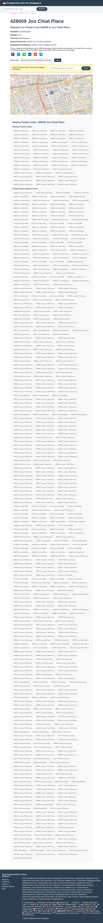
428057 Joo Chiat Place (39, 204)
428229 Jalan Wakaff (36, 850)
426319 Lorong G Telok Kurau (23, 831)
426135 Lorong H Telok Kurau (23, 823)
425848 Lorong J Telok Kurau (45, 827)
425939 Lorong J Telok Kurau (67, 636)
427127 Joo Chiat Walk (20, 296)
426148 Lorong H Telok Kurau (23, 560)
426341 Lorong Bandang (66, 678)
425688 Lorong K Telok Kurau (22, 655)
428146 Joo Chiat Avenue (60, 157)
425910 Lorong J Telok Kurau (45, 418)
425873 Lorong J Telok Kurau (22, 567)
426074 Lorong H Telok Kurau (23, 399)
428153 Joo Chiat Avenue (79, 146)
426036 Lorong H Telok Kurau (42, 537)
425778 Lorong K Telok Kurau (67, 716)
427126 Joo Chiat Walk (38, 242)
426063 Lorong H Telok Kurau (45, 288)
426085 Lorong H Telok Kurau (67, 180)
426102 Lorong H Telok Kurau (45, 453)
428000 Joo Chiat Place (21, 219)
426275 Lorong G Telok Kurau (23, 854)
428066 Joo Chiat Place (39, 521)
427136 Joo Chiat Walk (38, 579)
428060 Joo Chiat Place (21, 208)
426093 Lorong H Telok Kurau (42, 349)
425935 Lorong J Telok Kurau (45, 346)
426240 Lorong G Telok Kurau (45, 475)
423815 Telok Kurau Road (44, 659)
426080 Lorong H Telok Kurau (23, 173)
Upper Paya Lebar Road (31, 897)
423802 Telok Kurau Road (21, 319)
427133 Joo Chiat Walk (56, 223)
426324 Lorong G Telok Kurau (45, 625)
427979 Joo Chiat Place (43, 640)
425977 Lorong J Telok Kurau (22, 713)
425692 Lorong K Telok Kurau (65, 498)
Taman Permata (44, 899)
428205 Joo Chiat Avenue (61, 609)
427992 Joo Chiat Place (57, 216)
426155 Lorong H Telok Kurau (79, 648)
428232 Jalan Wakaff (78, 781)
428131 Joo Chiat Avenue (21, 238)
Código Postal (56, 904)
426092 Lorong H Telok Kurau (45, 338)
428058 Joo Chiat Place (57, 204)
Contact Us (6, 882)
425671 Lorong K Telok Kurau (67, 800)
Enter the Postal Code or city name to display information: (28, 68)
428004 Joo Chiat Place (57, 196)
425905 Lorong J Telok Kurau (67, 388)
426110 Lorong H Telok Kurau (45, 456)
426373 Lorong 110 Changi (44, 713)
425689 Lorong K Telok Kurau (45, 655)
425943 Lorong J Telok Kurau (22, 640)
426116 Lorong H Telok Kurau (22, 690)
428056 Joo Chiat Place (21, 204)
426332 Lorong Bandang (21, 395)
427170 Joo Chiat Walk (56, 277)
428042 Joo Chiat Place (21, 586)
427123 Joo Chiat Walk (60, 238)
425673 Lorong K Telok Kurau (22, 804)
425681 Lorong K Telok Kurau (22, 705)
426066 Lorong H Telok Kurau (23, 292)
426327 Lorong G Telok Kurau (66, 804)
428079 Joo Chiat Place (78, 269)
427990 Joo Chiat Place (39, 544)
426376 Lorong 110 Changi (43, 781)
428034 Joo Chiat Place (39, 552)
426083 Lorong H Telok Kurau (45, 180)
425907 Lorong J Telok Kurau (22, 410)
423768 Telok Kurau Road (66, 827)
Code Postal (26, 907)
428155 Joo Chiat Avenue (41, 150)
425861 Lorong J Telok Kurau (45, 735)
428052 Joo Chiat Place (21, 212)
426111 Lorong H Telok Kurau (45, 483)
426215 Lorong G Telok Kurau (63, 724)
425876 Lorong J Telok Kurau (67, 472)
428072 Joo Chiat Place (57, 533)
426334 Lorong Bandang (60, 395)
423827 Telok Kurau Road (21, 808)
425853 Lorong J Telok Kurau (22, 797)
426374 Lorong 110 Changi (63, 747)
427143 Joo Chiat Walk (20, 514)
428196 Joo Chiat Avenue (61, 594)
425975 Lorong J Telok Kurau (45, 628)
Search (86, 68)
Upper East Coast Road (30, 880)
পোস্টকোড (84, 913)
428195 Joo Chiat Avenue (41, 594)
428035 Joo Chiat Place (57, 552)
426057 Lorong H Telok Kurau (45, 323)
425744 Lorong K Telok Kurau (59, 808)
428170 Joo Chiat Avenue (41, 265)
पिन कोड (78, 907)
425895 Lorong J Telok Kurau (22, 388)
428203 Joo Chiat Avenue (41, 609)
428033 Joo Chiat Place (21, 552)
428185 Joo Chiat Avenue (21, 334)
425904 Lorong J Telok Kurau (45, 388)
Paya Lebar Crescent (56, 883)
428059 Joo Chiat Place (76, 204)
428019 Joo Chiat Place (21, 216)
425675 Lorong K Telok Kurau (22, 839)
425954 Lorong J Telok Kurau (78, 586)
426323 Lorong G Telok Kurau (67, 502)
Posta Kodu (50, 909)
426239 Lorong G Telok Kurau (23, 475)
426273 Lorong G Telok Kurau (78, 850)
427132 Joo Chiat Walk (65, 575)
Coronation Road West (78, 894)
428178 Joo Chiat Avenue (41, 269)
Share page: (14, 60)
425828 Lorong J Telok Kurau (22, 766)
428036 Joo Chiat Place (76, 552)
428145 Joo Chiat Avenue (60, 142)
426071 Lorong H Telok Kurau (65, 376)
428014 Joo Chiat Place (39, 134)
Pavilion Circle (59, 887)
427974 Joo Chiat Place (21, 697)
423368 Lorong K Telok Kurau (22, 800)
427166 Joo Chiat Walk (38, 296)
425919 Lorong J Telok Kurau (45, 422)
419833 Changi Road (40, 808)
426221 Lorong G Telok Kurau (65, 843)
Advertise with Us (8, 886)
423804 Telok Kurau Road (61, 319)
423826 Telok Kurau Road (64, 774)
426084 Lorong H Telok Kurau (23, 307)
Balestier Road (27, 892)
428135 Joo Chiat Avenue (21, 200)
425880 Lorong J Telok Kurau (67, 399)
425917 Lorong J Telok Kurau (67, 495)
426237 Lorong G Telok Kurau (68, 441)
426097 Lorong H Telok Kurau (23, 353)
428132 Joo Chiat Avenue (41, 238)
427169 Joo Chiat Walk (38, 277)
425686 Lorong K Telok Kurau (67, 651)
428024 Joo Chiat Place (57, 231)
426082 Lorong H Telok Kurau (67, 303)
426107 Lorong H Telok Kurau (23, 456)
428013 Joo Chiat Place (21, 134)
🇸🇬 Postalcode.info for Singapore (22, 3)
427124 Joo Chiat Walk (78, 238)
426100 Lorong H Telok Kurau (23, 453)
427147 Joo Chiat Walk (56, 514)
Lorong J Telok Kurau (84, 890)
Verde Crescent (72, 897)
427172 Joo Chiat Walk (74, 548)
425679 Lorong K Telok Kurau (45, 701)
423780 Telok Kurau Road (21, 762)
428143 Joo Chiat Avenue (40, 142)
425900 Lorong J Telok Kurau (22, 468)
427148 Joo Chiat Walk (74, 514)
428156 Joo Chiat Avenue (61, 150)
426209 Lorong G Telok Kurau (67, 770)
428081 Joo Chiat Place (40, 165)
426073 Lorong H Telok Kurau (45, 176)
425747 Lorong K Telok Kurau (67, 785)
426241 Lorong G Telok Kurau (45, 667)
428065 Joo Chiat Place (21, 521)
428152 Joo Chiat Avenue (79, 161)
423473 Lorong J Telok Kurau (65, 361)
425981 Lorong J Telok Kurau (45, 575)
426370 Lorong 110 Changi (43, 835)
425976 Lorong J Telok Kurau (67, 628)
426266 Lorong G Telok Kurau (23, 785)
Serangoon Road (91, 878)
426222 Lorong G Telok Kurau (23, 846)
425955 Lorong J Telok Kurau (22, 590)
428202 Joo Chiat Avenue (21, 609)
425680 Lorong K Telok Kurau (67, 701)
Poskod (45, 904)
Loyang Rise (79, 878)
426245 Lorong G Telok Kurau (45, 391)
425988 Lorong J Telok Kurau (45, 590)
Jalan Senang (70, 883)
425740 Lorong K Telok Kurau (45, 839)
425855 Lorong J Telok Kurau (67, 755)
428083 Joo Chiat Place (78, 157)
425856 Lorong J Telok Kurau (61, 732)
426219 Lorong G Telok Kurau (23, 739)
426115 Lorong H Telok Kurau (22, 495)
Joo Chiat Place (46, 880)
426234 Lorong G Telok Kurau (23, 625)
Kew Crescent (40, 885)
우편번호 (39, 909)
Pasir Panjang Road (54, 878)
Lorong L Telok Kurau (29, 899)
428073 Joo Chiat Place (76, 533)
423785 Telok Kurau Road (77, 682)
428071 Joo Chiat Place (39, 533)
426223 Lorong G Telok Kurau (23, 418)
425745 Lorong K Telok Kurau (22, 812)
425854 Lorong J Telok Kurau (45, 755)
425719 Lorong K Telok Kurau (22, 674)
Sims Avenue (86, 892)
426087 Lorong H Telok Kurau (45, 184)
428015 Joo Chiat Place (39, 138)
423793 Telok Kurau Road (58, 250)
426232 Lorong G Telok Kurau (45, 560)
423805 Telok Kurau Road (77, 196)
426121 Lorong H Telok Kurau (67, 812)
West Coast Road (47, 897)
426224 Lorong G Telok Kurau (65, 621)
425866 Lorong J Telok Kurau (42, 709)
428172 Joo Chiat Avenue (61, 265)
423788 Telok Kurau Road (61, 686)
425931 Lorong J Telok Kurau (67, 449)
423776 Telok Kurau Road (66, 735)
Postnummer (73, 913)
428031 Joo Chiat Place (21, 250)
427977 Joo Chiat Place (40, 648)
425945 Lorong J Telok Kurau (22, 602)
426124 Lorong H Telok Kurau (23, 816)
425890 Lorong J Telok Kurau (64, 464)
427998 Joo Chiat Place (81, 193)
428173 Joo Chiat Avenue (41, 315)
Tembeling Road (57, 899)
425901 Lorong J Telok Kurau (45, 502)
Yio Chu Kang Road (53, 885)
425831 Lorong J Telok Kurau (67, 789)
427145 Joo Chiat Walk (38, 514)
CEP (94, 904)
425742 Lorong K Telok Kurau (67, 839)
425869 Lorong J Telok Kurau (45, 468)
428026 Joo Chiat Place (21, 235)
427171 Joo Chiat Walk (56, 548)
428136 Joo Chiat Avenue (61, 254)
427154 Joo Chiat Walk (38, 506)
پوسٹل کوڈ (68, 907)
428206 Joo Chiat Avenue (80, 609)
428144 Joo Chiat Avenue (61, 258)
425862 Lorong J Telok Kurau (67, 846)
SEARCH (41, 9)
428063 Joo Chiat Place (57, 518)
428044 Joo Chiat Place (57, 586)
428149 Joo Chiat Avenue (40, 146)
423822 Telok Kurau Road (21, 464)
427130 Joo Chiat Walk (20, 223)
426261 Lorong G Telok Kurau (67, 655)
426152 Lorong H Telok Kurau (45, 693)
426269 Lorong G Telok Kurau (45, 785)
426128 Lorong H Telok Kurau (23, 693)
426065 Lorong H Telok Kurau (42, 361)
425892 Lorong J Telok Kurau (22, 437)
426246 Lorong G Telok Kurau (68, 391)
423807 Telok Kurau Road (40, 219)
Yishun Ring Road (28, 894)
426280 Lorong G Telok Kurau (68, 632)
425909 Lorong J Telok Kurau (67, 430)
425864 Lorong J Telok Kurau (45, 563)
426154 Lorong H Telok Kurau (45, 617)
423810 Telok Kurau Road (21, 361)
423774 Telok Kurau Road (21, 843)
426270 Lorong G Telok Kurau (45, 571)
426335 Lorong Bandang (21, 414)
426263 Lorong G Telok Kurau (23, 659)
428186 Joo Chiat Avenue (61, 281)
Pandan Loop (70, 887)
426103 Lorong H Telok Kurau (23, 368)
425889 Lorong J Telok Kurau (42, 464)
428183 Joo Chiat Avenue (80, 330)
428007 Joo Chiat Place (21, 138)
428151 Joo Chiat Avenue (60, 146)
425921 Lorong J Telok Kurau (22, 449)
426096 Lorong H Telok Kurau (67, 357)
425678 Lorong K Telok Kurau (22, 701)
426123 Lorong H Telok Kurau (23, 678)
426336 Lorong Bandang (40, 414)
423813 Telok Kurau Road (66, 617)
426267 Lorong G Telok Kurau (67, 567)
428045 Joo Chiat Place (21, 146)
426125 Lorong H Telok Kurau (45, 678)
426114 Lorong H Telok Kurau (67, 483)
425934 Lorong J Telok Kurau (67, 422)
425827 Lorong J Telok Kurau (22, 755)
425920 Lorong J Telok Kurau (67, 445)
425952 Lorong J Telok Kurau (40, 583)
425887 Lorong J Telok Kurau (22, 426)
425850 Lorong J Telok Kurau (45, 793)
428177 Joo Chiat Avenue (21, 330)
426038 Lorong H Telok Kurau (23, 525)
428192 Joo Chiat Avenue (66, 590)
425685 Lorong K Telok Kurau (45, 651)
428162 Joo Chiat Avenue (61, 154)
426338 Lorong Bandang (79, 414)
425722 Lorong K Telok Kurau (67, 625)
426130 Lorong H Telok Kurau (23, 820)
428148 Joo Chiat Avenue (40, 161)
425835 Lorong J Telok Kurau (67, 823)
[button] (51, 92)
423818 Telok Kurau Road (41, 460)
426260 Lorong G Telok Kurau (68, 739)
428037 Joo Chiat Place (21, 556)
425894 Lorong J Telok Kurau (67, 384)
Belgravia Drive (39, 892)
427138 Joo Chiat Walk (56, 579)
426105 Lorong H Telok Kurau (45, 368)
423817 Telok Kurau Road (64, 659)
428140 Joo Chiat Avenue (21, 258)
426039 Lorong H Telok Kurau (45, 525)
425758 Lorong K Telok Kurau (45, 789)
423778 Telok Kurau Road (41, 758)
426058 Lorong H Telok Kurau (62, 284)
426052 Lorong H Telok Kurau (23, 617)
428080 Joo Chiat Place (40, 157)
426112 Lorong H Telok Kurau (45, 380)
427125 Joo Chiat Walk (20, 242)
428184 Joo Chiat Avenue (41, 281)
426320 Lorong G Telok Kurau (45, 831)
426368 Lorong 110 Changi (66, 778)
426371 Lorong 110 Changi (43, 747)
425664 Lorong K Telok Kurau (45, 778)
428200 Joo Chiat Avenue (41, 598)
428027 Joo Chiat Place (21, 246)
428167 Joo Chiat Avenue (21, 300)
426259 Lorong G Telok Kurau (67, 705)
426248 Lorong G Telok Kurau (67, 456)
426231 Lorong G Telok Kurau (65, 437)
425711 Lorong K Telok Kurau (45, 670)
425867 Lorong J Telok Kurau (64, 709)
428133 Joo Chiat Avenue (21, 254)
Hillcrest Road (68, 878)
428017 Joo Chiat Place (76, 138)
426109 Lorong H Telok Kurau (23, 372)
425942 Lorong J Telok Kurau (67, 728)
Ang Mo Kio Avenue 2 (84, 883)
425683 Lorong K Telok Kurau (22, 651)
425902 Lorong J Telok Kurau (67, 353)
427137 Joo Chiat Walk (65, 525)
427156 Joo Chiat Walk (56, 506)
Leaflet (90, 114)
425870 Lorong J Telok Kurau (67, 563)
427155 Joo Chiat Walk (79, 540)
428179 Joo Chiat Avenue (41, 330)
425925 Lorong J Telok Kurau (67, 491)
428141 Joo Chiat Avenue (80, 200)
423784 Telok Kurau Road (21, 376)
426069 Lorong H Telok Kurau (67, 292)
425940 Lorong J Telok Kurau (22, 720)
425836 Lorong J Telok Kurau (22, 827)
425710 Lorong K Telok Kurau (22, 858)
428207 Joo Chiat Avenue (21, 613)
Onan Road (82, 880)
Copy (58, 60)
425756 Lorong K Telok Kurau (22, 789)
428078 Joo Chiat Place (65, 307)
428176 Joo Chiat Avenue (21, 269)
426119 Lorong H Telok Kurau (45, 690)
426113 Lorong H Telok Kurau (67, 380)
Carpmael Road (82, 887)
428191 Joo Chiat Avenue (66, 346)
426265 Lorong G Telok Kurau (23, 498)
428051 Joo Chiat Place (76, 208)
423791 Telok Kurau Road (77, 521)
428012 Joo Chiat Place (76, 131)
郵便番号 (63, 911)
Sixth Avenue (55, 890)
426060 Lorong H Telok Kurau (67, 323)
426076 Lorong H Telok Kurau (42, 300)
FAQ (3, 889)
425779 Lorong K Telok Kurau (22, 628)
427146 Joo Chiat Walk (20, 548)
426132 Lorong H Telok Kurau (45, 820)
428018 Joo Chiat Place (21, 142)
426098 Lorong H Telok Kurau (23, 365)
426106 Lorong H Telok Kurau (67, 453)
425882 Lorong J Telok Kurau (67, 433)
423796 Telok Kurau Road (80, 219)
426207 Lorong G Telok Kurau (45, 770)
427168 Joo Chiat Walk (20, 277)
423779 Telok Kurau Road (61, 758)
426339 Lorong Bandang (21, 732)
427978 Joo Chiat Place (59, 648)
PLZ (71, 911)
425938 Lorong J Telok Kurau (45, 636)
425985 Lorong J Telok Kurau (22, 380)
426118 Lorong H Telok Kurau (45, 812)
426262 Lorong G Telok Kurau (23, 433)
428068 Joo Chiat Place (56, 529)
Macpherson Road (93, 880)
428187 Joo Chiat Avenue (41, 334)
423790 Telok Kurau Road (21, 537)
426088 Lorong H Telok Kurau (23, 193)
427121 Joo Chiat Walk (38, 261)
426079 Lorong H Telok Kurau (23, 303)
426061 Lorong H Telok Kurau (23, 326)
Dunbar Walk (75, 892)
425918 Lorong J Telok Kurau (22, 422)
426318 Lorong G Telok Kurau (23, 636)
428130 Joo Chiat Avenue (78, 250)
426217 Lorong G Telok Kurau (43, 843)
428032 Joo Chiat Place (39, 250)
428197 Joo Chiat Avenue (80, 594)
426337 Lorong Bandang (60, 414)
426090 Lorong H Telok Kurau (45, 307)
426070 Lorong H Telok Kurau (65, 173)
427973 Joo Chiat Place (43, 724)
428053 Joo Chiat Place (39, 212)
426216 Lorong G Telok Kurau (23, 728)
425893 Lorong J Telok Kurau (45, 353)
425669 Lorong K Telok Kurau (64, 835)
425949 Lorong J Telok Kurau (22, 605)
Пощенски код (60, 913)
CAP (46, 907)
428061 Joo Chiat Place (21, 510)
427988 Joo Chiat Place (21, 644)
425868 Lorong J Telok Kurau (62, 743)
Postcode (52, 902)
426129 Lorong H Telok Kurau (67, 816)
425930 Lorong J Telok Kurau (45, 449)
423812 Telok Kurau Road (66, 560)
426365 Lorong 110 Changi (44, 804)
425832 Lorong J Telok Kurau (22, 793)
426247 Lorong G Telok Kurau (45, 410)
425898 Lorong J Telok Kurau (67, 426)
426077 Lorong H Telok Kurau (62, 169)
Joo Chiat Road (58, 880)
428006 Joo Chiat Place (76, 134)
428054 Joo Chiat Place (57, 212)
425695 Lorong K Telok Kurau (45, 716)
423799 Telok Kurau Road (41, 284)
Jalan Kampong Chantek (89, 897)
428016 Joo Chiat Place (57, 138)
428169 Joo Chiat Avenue (21, 265)
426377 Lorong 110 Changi (65, 713)
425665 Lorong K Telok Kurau (45, 800)
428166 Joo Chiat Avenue (21, 157)
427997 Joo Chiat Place (40, 613)
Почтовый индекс (44, 913)
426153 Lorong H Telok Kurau (67, 693)
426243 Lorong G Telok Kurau (23, 391)
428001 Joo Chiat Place (77, 613)
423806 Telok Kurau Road (66, 338)
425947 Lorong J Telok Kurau (45, 602)
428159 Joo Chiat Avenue (60, 165)
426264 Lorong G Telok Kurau (45, 567)
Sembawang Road (61, 894)
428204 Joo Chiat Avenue (63, 674)
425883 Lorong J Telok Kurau (22, 384)
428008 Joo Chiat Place (35, 41)
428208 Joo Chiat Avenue (21, 165)
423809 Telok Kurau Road (60, 219)
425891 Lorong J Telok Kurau (22, 502)
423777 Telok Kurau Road (21, 758)
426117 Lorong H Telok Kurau (59, 762)
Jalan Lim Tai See (63, 892)
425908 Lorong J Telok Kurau (45, 430)
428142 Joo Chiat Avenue (41, 258)
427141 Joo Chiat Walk (38, 529)
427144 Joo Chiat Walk (20, 583)
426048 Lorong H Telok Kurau (23, 540)
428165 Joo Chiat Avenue (44, 173)
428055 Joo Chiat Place (76, 212)
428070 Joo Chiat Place (21, 533)
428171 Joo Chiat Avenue (21, 315)
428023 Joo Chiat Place (39, 231)
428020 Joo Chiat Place (39, 216)
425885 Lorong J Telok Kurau (45, 403)
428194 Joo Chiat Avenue (21, 594)
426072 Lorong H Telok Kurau (23, 176)
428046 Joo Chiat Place (21, 227)
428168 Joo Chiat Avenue (75, 261)
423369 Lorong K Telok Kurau (22, 778)
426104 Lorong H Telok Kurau (23, 483)
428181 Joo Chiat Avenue (61, 330)
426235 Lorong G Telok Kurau (45, 441)
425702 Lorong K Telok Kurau (67, 854)
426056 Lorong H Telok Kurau (23, 323)
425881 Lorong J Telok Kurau (22, 403)
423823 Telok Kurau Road (41, 743)
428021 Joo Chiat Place (76, 227)
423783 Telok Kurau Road (64, 372)
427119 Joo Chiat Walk (79, 258)
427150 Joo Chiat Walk (20, 518)
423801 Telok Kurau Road (41, 311)
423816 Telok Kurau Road (21, 460)
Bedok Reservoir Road (84, 885)
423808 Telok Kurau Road (21, 342)
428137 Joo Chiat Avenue (41, 200)
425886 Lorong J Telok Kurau (67, 403)
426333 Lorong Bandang (40, 395)
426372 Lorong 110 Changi (22, 781)
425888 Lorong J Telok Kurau (45, 426)
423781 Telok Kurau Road (44, 437)
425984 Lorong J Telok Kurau (22, 770)
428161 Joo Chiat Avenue (79, 165)
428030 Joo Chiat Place (76, 246)
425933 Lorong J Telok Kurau (62, 311)
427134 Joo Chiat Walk (20, 579)
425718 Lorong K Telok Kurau (67, 670)
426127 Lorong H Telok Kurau (67, 690)
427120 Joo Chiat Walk (20, 261)
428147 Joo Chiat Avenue (79, 142)
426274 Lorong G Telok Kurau (68, 571)
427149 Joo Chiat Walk (38, 548)
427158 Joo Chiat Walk (74, 506)
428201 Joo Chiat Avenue (44, 674)
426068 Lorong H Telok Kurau (42, 376)
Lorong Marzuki (60, 897)
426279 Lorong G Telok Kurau (45, 632)
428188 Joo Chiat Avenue (80, 281)
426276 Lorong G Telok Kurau (45, 854)
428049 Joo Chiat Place (39, 208)
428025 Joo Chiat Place (76, 231)
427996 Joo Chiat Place (63, 193)
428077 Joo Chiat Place (39, 644)
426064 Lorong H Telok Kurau (67, 288)
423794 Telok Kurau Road (60, 235)
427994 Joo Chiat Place (76, 216)
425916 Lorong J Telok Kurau (22, 491)
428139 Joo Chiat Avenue (61, 200)
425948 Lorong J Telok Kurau (67, 602)
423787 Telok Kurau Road (41, 686)
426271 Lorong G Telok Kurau (56, 850)
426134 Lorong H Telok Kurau (23, 724)
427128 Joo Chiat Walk (56, 242)
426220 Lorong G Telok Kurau (45, 739)
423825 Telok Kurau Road (44, 774)
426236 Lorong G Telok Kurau (65, 663)
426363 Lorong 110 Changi (22, 835)
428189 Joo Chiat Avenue (61, 334)
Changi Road (42, 883)
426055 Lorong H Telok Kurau (59, 644)
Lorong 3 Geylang (42, 890)
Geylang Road (41, 878)
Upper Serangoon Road (45, 894)
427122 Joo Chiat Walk (56, 261)
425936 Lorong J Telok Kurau (45, 326)
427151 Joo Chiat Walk (43, 540)
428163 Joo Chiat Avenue (21, 169)
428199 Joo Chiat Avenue (81, 644)
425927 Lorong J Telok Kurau (22, 575)
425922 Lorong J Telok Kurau (45, 479)
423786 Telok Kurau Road (21, 686)
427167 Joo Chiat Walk (56, 296)
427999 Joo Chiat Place (59, 613)
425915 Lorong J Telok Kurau (67, 487)
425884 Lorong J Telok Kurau (45, 384)
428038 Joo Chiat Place (39, 556)
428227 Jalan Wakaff (20, 850)
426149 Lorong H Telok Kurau (23, 180)
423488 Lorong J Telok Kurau (22, 751)
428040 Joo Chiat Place (61, 583)
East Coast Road (28, 878)
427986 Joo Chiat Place (61, 640)
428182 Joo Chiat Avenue (21, 281)
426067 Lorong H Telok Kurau (45, 292)
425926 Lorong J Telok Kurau (65, 342)
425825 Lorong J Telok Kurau (67, 751)
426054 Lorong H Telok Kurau (65, 273)
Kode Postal (29, 902)
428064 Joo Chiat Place (75, 518)
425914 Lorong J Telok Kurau (22, 479)
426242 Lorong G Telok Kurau (68, 475)
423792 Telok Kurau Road (21, 273)
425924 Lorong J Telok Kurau (45, 491)
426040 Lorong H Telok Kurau (41, 510)
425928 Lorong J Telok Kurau (22, 346)
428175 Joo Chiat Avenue (66, 326)
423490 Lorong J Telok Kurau (22, 563)
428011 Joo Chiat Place (57, 131)
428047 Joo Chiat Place (39, 227)
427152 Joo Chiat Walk (20, 506)
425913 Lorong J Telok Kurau (45, 445)
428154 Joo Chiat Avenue (21, 150)
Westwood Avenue (29, 883)
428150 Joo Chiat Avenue (60, 161)
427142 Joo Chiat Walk (80, 544)
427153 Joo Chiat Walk (61, 540)
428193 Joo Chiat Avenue (21, 349)
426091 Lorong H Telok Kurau (62, 315)
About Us (5, 879)
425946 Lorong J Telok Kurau (45, 720)
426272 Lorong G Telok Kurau (23, 632)
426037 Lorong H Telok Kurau (65, 537)
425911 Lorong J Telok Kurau (67, 418)
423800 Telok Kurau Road (21, 311)
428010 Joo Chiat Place (39, 131)
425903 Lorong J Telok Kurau (22, 357)
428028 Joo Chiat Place (39, 246)
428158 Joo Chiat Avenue (21, 154)
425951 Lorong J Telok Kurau (67, 605)
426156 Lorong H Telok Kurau (67, 184)
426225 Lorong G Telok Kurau (23, 716)
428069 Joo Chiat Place (75, 529)
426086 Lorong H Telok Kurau (23, 184)
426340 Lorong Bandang (40, 732)
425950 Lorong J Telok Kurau (45, 605)
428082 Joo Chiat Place (60, 269)
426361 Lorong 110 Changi (67, 831)
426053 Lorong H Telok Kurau (42, 273)
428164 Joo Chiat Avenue (80, 154)
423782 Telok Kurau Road (44, 372)
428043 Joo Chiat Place (39, 586)
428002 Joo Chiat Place (21, 196)
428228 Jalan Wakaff (40, 762)
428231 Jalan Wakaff (61, 781)
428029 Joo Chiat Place (57, 246)
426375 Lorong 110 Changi (44, 663)
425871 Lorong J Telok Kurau (67, 468)
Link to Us (5, 884)
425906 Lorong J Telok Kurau (67, 407)
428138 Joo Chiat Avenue (80, 254)
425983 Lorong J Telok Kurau (67, 766)
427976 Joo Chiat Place (40, 682)
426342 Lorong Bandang (21, 682)
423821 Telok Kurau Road (21, 743)
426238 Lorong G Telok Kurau (23, 667)
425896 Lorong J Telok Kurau (22, 407)
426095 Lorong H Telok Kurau (65, 349)
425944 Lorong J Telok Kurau (45, 751)
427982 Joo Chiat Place (58, 682)
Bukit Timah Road (28, 890)
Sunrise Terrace (27, 885)
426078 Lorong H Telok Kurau (65, 300)
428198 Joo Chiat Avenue (21, 598)
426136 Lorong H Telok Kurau (45, 823)
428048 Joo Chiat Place (57, 227)
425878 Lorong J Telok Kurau (22, 487)
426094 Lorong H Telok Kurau (45, 357)
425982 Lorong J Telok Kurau (67, 797)
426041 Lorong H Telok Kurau (63, 510)
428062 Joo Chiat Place (39, 518)
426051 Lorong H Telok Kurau (78, 556)
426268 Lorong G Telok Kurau (23, 571)
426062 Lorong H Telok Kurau (42, 342)
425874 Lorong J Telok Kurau (45, 472)
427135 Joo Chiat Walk (74, 223)
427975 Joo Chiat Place (39, 697)
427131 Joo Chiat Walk (38, 223)
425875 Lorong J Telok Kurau (45, 495)
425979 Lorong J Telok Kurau (42, 621)
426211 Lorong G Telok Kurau (23, 774)
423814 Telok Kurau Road (21, 621)
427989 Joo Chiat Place (21, 544)
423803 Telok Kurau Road (41, 319)
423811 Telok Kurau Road (40, 235)
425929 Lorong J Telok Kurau (76, 296)
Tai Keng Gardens (68, 885)
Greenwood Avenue (68, 890)
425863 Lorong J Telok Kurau (45, 766)
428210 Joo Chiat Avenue (41, 169)
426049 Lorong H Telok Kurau (59, 544)
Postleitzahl (41, 902)
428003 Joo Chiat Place (39, 196)
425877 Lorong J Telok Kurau (45, 433)
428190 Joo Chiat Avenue (21, 284)
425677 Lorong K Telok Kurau (59, 697)
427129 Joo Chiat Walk (74, 242)
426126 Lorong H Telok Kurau (45, 816)
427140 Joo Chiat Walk (74, 579)
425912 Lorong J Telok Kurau (22, 445)
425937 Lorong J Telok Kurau (45, 399)
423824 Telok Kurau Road (44, 498)
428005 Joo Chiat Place (57, 134)
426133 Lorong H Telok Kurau (67, 820)
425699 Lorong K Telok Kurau (22, 670)
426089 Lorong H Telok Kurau (23, 338)
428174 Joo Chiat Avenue (80, 265)
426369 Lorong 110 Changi (22, 747)
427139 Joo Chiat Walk (20, 529)
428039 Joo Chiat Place (57, 556)
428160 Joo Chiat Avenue (41, 154)
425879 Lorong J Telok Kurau (45, 487)
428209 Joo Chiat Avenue (21, 648)
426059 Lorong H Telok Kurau (23, 288)
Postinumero (87, 909)
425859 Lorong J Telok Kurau (45, 797)
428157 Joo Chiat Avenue (80, 150)
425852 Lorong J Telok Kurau (67, 793)
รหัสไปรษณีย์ (56, 907)
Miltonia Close (71, 880)
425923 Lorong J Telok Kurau (67, 479)
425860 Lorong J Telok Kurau (45, 846)
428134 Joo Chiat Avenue (41, 254)
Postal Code (63, 902)
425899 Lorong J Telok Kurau (22, 430)
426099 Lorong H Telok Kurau (45, 365)
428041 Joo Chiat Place (79, 583)
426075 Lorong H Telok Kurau (67, 176)
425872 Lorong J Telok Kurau (22, 472)
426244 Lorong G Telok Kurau (68, 667)
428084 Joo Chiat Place (21, 161)
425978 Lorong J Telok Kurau (22, 663)
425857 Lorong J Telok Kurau (22, 735)
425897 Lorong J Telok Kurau (45, 407)
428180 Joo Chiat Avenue (75, 277)
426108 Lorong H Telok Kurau (67, 368)
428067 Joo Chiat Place (57, 521)
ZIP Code (53, 911)
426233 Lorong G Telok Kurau (23, 441)
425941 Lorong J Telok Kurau (62, 598)
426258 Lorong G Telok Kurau (67, 410)
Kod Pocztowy (63, 909)
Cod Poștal (76, 909)
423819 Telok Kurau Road (21, 709)
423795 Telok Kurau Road (79, 235)
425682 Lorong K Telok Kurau (45, 705)
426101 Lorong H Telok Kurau (67, 365)
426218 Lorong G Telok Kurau (45, 728)
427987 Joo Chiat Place (80, 640)
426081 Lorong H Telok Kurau (45, 303)
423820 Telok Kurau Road (61, 460)
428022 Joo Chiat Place (21, 231)
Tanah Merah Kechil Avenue (42, 887)
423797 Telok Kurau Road (44, 193)
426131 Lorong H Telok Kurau (67, 720)
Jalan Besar (26, 887)
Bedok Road (51, 892)
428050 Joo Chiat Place (57, 208)
